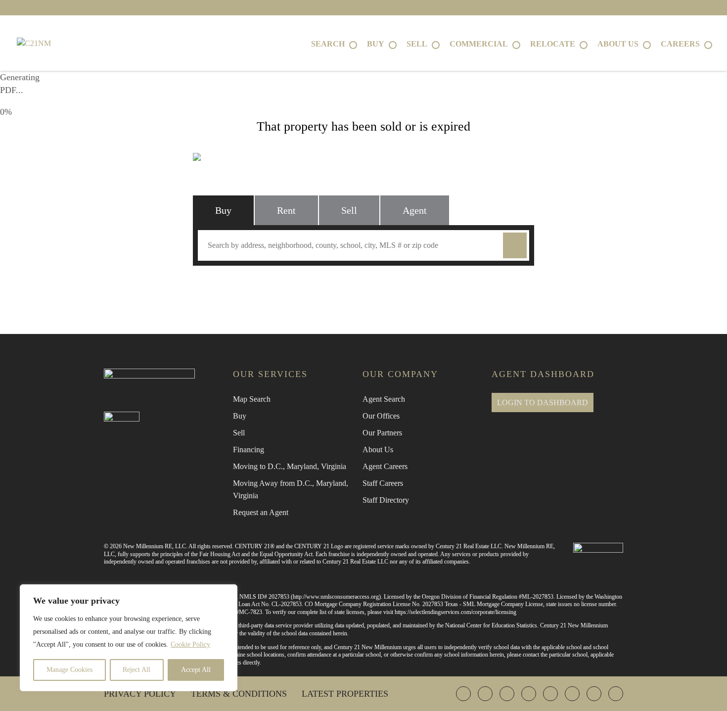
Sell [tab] (349, 210)
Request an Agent (260, 512)
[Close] (227, 593)
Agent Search (384, 399)
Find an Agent (254, 287)
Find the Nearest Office (358, 287)
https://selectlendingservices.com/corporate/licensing (455, 612)
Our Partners (382, 432)
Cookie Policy (190, 644)
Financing (248, 449)
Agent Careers (385, 466)
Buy (239, 416)
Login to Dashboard (542, 402)
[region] (128, 637)
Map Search (252, 399)
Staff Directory (386, 500)
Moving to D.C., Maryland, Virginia (289, 466)
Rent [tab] (286, 210)
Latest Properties (345, 694)
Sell (239, 432)
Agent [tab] (415, 210)
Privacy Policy (140, 694)
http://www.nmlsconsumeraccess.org (336, 596)
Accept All (196, 669)
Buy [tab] (223, 210)
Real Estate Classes (473, 287)
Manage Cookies (69, 669)
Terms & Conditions (239, 694)
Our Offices (381, 416)
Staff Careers (383, 483)
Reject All (136, 669)
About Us (378, 449)
